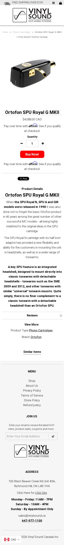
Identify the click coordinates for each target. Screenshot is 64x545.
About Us (32, 385)
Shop (31, 381)
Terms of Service (32, 395)
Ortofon (36, 337)
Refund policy (32, 405)
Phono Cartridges (22, 32)
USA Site (41, 493)
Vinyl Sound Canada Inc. (43, 537)
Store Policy (32, 400)
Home (5, 32)
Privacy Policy (32, 390)
